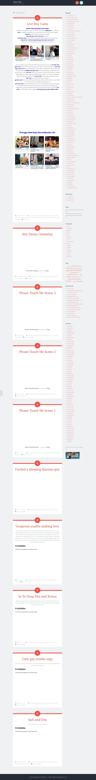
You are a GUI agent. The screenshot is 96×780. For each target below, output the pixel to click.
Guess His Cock (70, 142)
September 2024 (70, 332)
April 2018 (69, 386)
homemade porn (25, 217)
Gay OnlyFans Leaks (71, 123)
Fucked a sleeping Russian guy (37, 469)
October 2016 (70, 413)
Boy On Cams (70, 85)
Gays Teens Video (71, 140)
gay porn (55, 215)
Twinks (68, 253)
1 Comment (26, 219)
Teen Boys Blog (70, 170)
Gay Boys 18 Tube (71, 116)
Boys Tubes (69, 93)
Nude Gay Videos (71, 157)
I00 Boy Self (69, 150)
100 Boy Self (70, 57)
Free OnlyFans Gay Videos (72, 108)
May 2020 (69, 358)
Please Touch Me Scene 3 (37, 293)
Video (68, 254)
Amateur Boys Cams (71, 76)
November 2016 (70, 411)
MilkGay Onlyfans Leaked (72, 155)
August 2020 (70, 356)
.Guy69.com (69, 42)
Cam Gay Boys (70, 95)
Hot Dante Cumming (37, 234)
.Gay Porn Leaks (70, 36)
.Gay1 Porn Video (71, 40)
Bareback (69, 228)
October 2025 (70, 328)
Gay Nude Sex (70, 121)
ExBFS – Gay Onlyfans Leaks (73, 102)
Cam (68, 234)
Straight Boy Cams (71, 169)
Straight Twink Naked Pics (72, 296)
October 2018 (70, 379)
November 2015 (70, 434)
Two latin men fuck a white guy (73, 309)
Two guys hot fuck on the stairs (74, 317)
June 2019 (69, 369)
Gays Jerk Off (70, 136)
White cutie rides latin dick (72, 302)
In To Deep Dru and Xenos (37, 596)
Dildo (51, 215)
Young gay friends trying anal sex (74, 300)
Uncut (72, 281)
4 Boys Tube (17, 2)
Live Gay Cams (70, 152)
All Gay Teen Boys (71, 74)
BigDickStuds (70, 80)
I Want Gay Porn (70, 148)
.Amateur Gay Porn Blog (72, 19)
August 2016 (70, 417)
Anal (68, 226)
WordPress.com (62, 777)
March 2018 (69, 388)
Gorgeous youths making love (37, 526)
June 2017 (69, 400)
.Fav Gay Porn (70, 29)
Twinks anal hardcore (72, 315)
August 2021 (70, 347)
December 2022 (70, 337)
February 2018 (70, 390)
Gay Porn (69, 125)
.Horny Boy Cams (71, 44)
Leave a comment (29, 337)
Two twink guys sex (71, 311)
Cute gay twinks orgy (37, 659)
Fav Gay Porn (70, 106)
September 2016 (70, 415)
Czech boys (46, 215)
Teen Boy (53, 217)
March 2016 (69, 426)
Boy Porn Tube (70, 87)
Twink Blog (69, 184)
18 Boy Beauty (70, 65)
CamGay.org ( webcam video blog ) (74, 97)
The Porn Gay (70, 178)
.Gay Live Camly (70, 32)
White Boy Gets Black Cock (73, 305)
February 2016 (70, 428)
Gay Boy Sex (70, 112)
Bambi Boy (69, 78)
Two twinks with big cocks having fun (75, 304)
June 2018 (69, 383)
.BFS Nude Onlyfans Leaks (73, 21)
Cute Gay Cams (70, 100)
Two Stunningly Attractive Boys (74, 307)
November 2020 (70, 354)
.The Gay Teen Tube (71, 49)
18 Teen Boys (70, 68)
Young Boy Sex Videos (72, 187)
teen (49, 217)
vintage (17, 454)
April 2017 (69, 403)
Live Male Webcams (71, 153)
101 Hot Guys (70, 61)
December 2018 (70, 377)
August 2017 (70, 398)
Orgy (68, 243)
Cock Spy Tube (70, 99)
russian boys (41, 217)
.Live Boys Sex (70, 46)
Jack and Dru (37, 719)
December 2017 (70, 392)
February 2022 (70, 341)
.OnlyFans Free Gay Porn (72, 48)
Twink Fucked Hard (71, 294)
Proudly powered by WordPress (38, 777)
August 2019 (70, 366)
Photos (69, 245)
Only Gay (69, 159)
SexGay (69, 167)
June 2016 (69, 420)
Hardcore (17, 217)
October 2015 (70, 436)
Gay (68, 239)
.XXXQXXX (69, 55)
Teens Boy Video (70, 174)
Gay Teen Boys (70, 241)
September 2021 (70, 345)
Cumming (39, 215)
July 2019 (69, 368)
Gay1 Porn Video (71, 133)
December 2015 (70, 432)
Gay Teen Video (70, 131)
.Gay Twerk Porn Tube (72, 38)
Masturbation (33, 217)
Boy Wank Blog (70, 91)
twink (58, 217)
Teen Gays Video (70, 172)
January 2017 (70, 407)
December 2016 (70, 409)
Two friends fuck (70, 313)
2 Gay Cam (69, 70)
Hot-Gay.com (70, 146)
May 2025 (69, 330)
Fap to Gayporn (70, 104)
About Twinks (70, 72)
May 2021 (69, 349)
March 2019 (69, 373)
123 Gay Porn (70, 63)
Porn (40, 335)
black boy (70, 266)
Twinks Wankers (70, 186)
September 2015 (70, 437)
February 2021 (70, 351)
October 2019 (70, 364)
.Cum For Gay (70, 27)
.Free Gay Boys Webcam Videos (74, 31)
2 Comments (30, 278)
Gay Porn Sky (70, 127)
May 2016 (69, 422)
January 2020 (70, 362)
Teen (68, 249)
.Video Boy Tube (70, 53)
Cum (68, 236)
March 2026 (69, 326)
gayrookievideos (71, 135)
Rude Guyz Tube (70, 165)
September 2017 (70, 396)
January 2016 (70, 430)
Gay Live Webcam (71, 119)
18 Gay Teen (70, 66)
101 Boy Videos (70, 59)
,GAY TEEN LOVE (70, 15)
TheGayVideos (70, 180)
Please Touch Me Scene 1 (37, 410)
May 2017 (69, 402)
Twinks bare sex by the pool (73, 298)
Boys (68, 232)
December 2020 (70, 352)
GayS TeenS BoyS (71, 138)
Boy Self (69, 89)
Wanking (17, 219)
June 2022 (69, 339)
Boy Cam (69, 82)
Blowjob (30, 215)
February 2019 (70, 375)
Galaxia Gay (70, 110)
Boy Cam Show (70, 83)
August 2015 (70, 439)
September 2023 (70, 334)
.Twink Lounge (70, 51)
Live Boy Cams (37, 24)
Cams (35, 215)
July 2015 (69, 441)
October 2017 (70, 394)
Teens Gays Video (71, 176)
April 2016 (69, 424)
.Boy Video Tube (70, 23)
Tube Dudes (69, 182)
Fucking (69, 237)
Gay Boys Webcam (71, 118)
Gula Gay (69, 144)
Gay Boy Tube (70, 114)
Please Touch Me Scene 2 (37, 351)
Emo (82, 268)
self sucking (80, 277)
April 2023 (69, 335)
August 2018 (70, 381)
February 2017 (70, 405)
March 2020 (69, 360)
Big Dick (69, 230)
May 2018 (69, 385)
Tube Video (69, 251)
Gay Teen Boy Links (71, 129)
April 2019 (69, 371)
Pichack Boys (70, 163)
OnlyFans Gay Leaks (71, 161)
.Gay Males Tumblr (71, 34)
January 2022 (70, 343)
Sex (47, 217)
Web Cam (69, 256)
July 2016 (69, 419)
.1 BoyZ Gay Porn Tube (72, 17)
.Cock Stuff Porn (70, 25)
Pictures (69, 247)
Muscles (78, 274)
